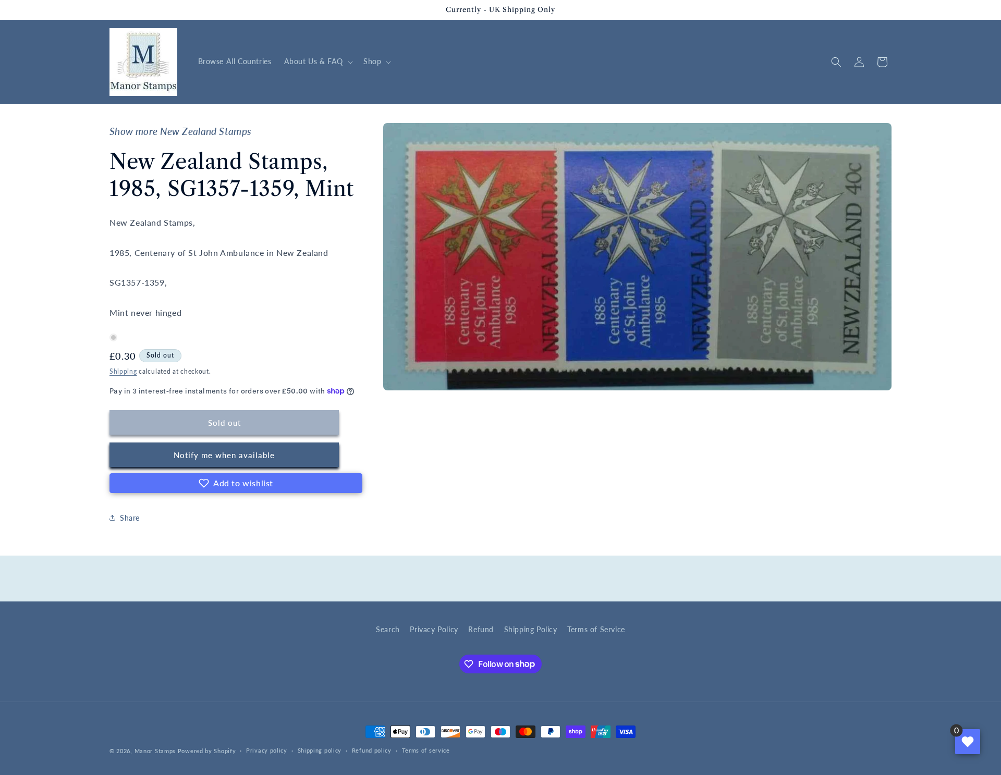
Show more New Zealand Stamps (180, 131)
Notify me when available (224, 455)
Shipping (123, 371)
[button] (317, 61)
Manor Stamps (155, 750)
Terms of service (426, 750)
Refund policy (372, 750)
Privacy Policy (434, 629)
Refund (481, 629)
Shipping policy (320, 750)
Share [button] (130, 517)
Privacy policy (266, 750)
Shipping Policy (530, 629)
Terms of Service (596, 629)
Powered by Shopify (207, 750)
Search (388, 629)
